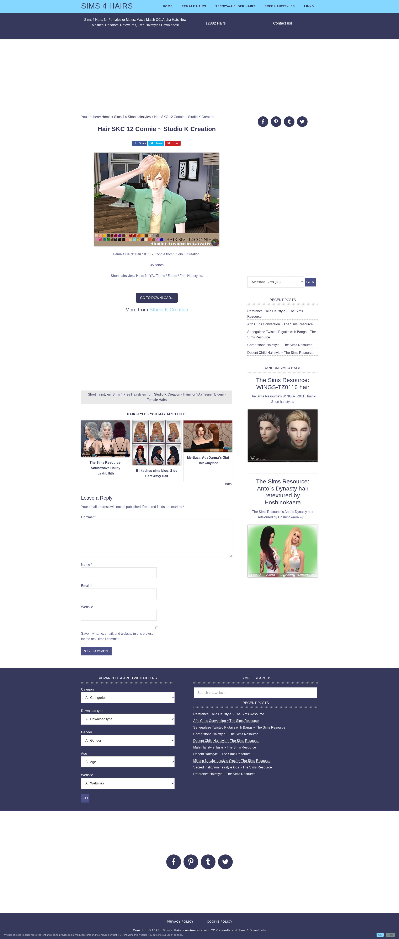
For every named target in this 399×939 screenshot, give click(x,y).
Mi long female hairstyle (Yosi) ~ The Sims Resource (231, 760)
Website (87, 607)
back (228, 484)
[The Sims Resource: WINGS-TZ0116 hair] (282, 436)
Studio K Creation (168, 309)
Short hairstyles (139, 117)
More (390, 935)
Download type (92, 711)
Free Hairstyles (134, 394)
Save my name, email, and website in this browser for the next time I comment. (118, 636)
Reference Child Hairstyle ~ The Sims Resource (228, 714)
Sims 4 (119, 117)
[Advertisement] (199, 77)
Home (106, 117)
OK (380, 935)
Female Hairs (157, 400)
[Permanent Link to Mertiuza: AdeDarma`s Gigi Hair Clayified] (207, 449)
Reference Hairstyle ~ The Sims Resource (224, 774)
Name (86, 564)
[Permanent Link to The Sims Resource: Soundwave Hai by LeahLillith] (105, 454)
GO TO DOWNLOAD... (157, 298)
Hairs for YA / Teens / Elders (203, 394)
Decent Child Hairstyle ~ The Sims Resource (280, 352)
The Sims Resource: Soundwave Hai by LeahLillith (106, 468)
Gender (86, 732)
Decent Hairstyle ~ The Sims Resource (222, 754)
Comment (88, 517)
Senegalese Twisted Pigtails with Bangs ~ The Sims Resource (239, 727)
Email (86, 585)
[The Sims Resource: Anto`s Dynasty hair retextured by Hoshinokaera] (282, 552)
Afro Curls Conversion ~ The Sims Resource (280, 324)
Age (84, 753)
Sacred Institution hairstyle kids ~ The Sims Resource (232, 767)
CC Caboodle (221, 930)
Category (88, 689)
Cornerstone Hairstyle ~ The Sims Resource (279, 345)
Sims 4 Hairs (107, 6)
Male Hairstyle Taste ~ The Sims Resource (224, 747)
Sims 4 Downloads (252, 930)
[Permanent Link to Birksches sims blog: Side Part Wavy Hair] (156, 463)
